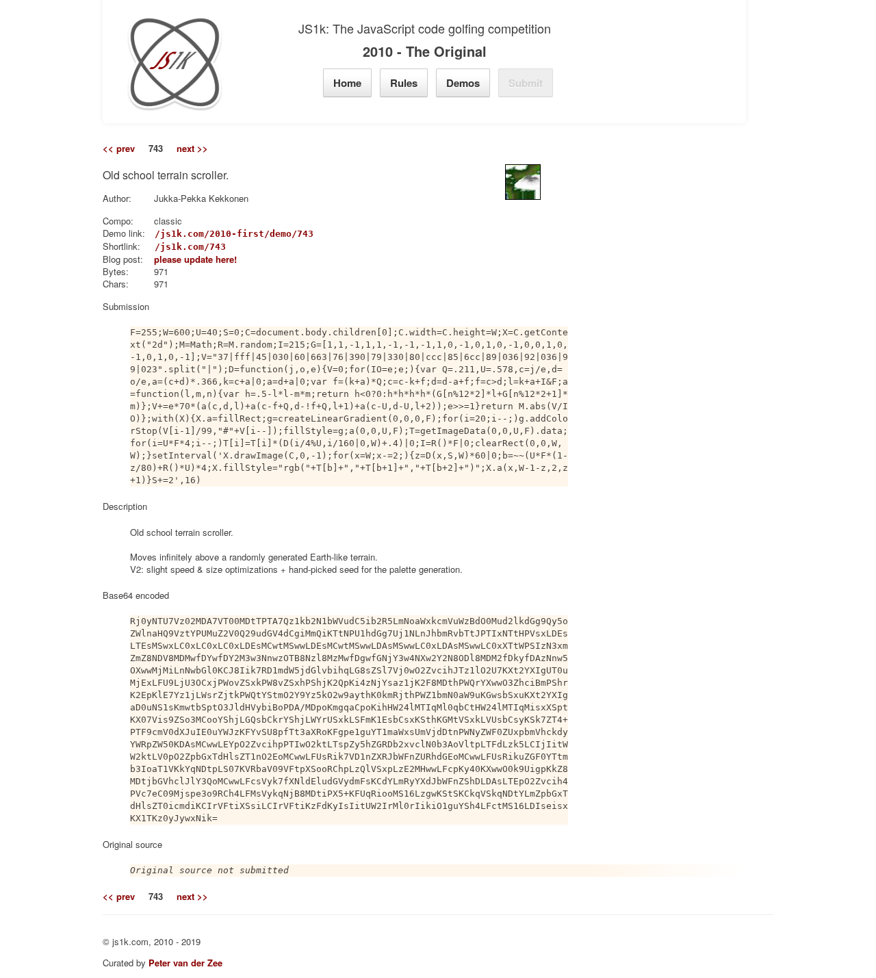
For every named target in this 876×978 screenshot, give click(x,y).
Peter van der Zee (185, 962)
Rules (403, 82)
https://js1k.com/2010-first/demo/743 (214, 234)
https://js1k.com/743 (171, 247)
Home (347, 82)
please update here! (195, 259)
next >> (192, 148)
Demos (463, 82)
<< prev (119, 148)
